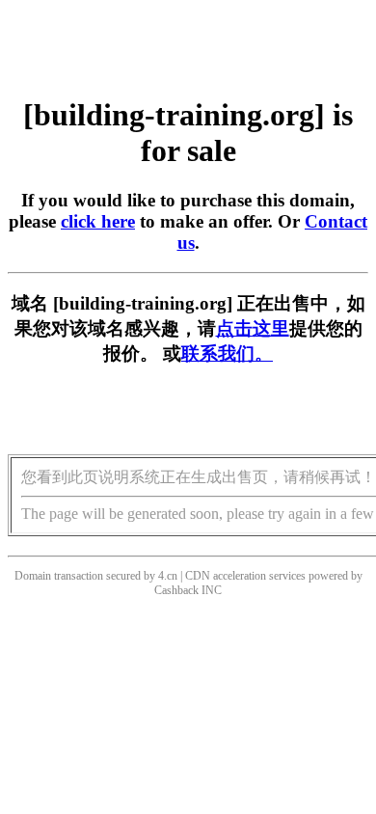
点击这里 (252, 328)
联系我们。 (227, 353)
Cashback (176, 590)
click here (98, 221)
